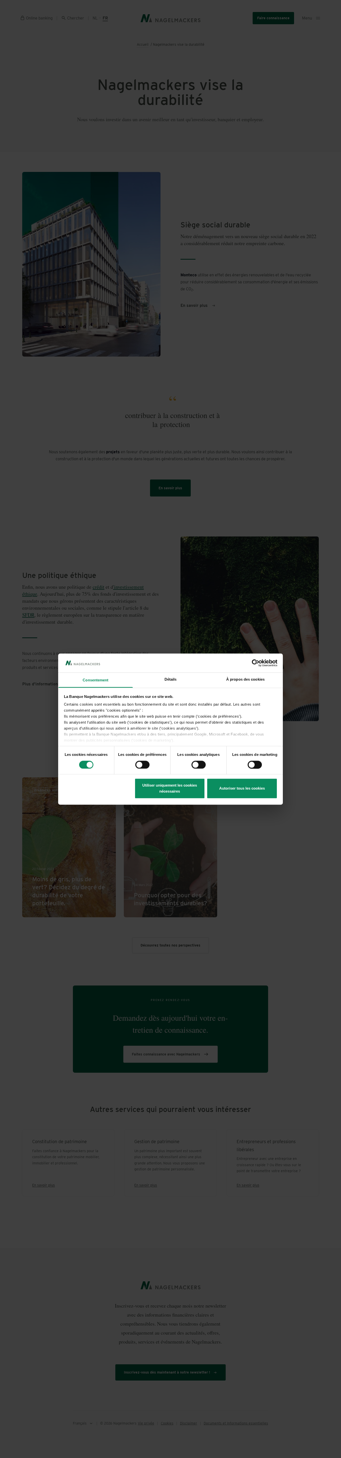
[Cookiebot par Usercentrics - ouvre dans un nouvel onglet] (255, 663)
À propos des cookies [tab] (245, 679)
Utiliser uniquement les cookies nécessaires (169, 788)
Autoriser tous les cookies (242, 788)
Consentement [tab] (95, 680)
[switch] (142, 765)
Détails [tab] (171, 679)
